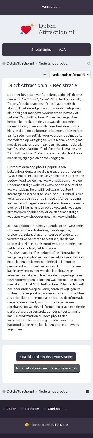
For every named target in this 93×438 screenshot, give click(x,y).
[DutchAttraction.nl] (46, 29)
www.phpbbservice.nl (62, 185)
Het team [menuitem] (32, 409)
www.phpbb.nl (18, 189)
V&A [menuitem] (62, 49)
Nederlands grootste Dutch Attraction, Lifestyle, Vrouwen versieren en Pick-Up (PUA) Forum (54, 391)
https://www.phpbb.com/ (25, 212)
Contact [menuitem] (54, 409)
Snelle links (41, 49)
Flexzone (61, 424)
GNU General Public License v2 (30, 175)
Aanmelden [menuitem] (51, 7)
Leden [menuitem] (11, 409)
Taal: (44, 74)
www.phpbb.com (55, 180)
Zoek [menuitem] (89, 63)
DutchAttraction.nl (20, 391)
